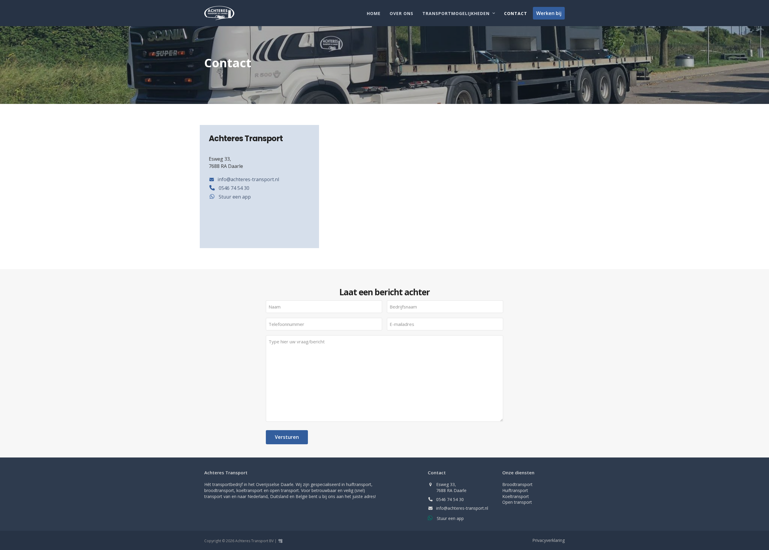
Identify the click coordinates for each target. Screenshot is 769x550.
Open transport (517, 502)
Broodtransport (517, 484)
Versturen (287, 437)
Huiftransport (515, 490)
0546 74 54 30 (450, 499)
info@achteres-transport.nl (462, 508)
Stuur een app (450, 518)
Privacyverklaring (548, 540)
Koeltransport (515, 496)
